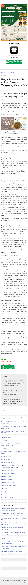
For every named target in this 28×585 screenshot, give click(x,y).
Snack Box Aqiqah (5, 494)
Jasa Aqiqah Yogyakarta (7, 462)
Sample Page (4, 491)
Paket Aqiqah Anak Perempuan (8, 473)
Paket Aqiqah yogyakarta (7, 482)
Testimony (3, 501)
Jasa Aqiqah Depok (6, 456)
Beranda (3, 72)
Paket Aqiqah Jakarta (6, 479)
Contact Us (4, 448)
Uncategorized (10, 72)
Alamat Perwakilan (5, 414)
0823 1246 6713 (14, 57)
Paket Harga (4, 488)
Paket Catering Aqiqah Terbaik (8, 485)
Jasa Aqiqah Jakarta (6, 459)
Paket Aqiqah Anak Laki (7, 470)
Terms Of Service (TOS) (7, 497)
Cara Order (4, 440)
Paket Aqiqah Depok (6, 476)
